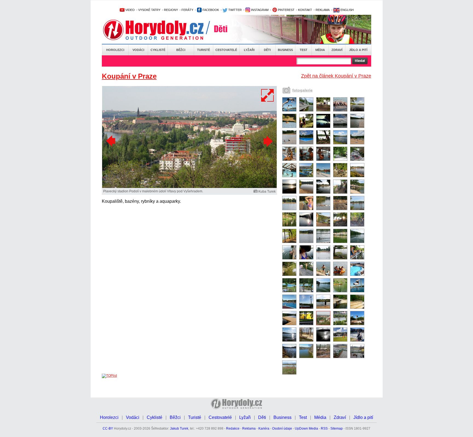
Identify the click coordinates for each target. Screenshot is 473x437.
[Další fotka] (267, 141)
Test (303, 50)
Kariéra (263, 428)
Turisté (203, 50)
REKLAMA (323, 10)
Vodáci (138, 50)
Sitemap (336, 428)
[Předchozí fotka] (111, 141)
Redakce (233, 428)
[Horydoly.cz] (160, 30)
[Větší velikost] (267, 95)
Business (285, 50)
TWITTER (234, 10)
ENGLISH (347, 10)
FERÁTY (187, 10)
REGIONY (171, 10)
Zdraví (336, 50)
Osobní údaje (282, 428)
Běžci (180, 50)
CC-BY (108, 428)
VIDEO (130, 10)
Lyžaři (249, 50)
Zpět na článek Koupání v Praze (336, 76)
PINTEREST (286, 10)
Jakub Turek (179, 428)
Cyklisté (158, 50)
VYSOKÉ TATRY (149, 10)
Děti (267, 50)
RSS (324, 428)
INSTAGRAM (259, 10)
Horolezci (115, 50)
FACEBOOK (210, 10)
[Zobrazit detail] (289, 110)
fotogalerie (302, 90)
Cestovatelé (226, 50)
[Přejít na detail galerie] (189, 187)
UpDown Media (306, 428)
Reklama (249, 428)
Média (320, 50)
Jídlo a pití (358, 50)
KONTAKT (305, 10)
